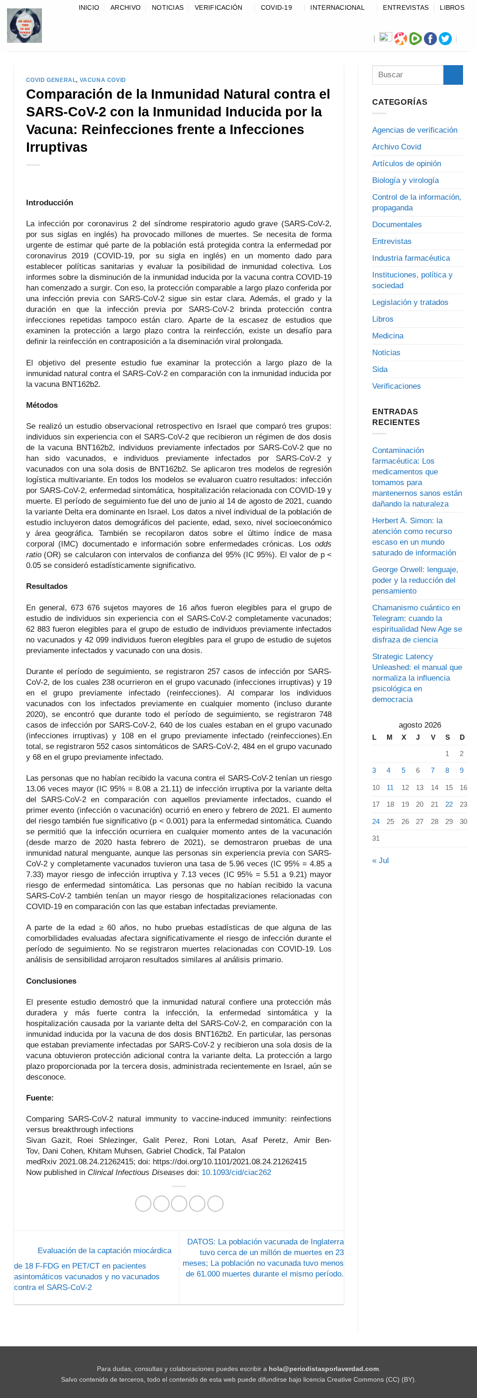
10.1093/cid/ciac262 (236, 1172)
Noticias (168, 7)
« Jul (380, 860)
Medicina (387, 335)
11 (390, 787)
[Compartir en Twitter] (161, 1203)
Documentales (397, 224)
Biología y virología (405, 180)
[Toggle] (457, 147)
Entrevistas (406, 7)
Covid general (51, 80)
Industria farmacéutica (411, 258)
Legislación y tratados (410, 302)
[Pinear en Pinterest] (197, 1203)
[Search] (466, 38)
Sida (380, 369)
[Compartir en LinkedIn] (215, 1203)
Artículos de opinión (406, 163)
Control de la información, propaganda (417, 202)
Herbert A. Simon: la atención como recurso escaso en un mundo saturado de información (414, 536)
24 (376, 821)
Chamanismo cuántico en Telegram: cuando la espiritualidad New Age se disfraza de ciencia (417, 623)
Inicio (89, 7)
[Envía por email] (179, 1203)
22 (449, 804)
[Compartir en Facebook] (143, 1203)
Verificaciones (396, 386)
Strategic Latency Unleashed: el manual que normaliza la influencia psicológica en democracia (417, 678)
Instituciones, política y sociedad (412, 280)
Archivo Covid (396, 146)
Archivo (125, 7)
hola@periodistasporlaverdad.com (324, 1368)
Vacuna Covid (103, 80)
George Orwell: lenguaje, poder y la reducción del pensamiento (415, 580)
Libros (452, 7)
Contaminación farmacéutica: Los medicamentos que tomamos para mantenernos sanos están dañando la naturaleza (417, 477)
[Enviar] (453, 75)
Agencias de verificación (414, 130)
